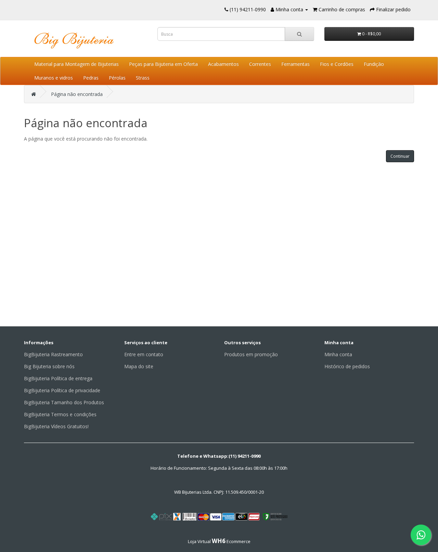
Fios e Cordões (336, 64)
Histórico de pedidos (347, 366)
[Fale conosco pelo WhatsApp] (421, 535)
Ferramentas (295, 64)
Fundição (374, 64)
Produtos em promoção (251, 354)
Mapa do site (138, 366)
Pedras (91, 77)
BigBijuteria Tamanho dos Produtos (64, 402)
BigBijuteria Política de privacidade (62, 390)
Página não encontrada (77, 94)
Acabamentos (223, 64)
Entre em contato (143, 354)
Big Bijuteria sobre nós (49, 366)
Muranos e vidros (53, 77)
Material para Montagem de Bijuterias (76, 64)
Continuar (400, 156)
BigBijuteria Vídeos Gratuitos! (56, 426)
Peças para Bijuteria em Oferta (163, 64)
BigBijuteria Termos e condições (60, 414)
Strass (143, 77)
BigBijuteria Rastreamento (53, 354)
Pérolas (117, 77)
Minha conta (338, 354)
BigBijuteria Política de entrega (58, 378)
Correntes (260, 64)
